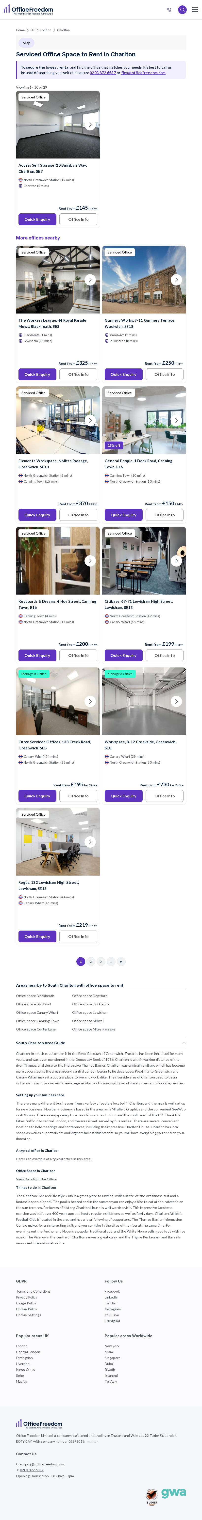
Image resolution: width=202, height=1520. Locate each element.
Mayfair (22, 1381)
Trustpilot (112, 1321)
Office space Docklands (90, 1004)
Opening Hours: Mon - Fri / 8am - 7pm (45, 1476)
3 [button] (48, 815)
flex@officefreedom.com (143, 72)
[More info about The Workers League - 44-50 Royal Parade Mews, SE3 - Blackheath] (58, 310)
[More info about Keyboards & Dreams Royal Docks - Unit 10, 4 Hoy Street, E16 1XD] (58, 591)
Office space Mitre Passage (94, 1029)
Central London (28, 1352)
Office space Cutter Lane (36, 1029)
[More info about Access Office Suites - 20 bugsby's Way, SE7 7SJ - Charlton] (58, 155)
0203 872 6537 (171, 10)
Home (20, 30)
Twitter (111, 1303)
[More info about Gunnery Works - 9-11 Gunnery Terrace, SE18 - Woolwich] (144, 310)
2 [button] (35, 773)
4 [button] (36, 714)
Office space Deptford (89, 996)
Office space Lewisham (90, 1012)
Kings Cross (25, 1369)
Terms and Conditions (33, 1291)
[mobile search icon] (182, 9)
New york (112, 1346)
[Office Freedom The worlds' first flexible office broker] (28, 9)
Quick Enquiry (37, 219)
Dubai (109, 1364)
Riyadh (110, 1369)
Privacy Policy (26, 1297)
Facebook (112, 1291)
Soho (20, 1375)
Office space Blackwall (33, 1004)
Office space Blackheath (35, 996)
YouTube (112, 1315)
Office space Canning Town (38, 1021)
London (45, 30)
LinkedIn (111, 1297)
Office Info (78, 219)
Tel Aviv (111, 1381)
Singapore (112, 1358)
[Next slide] (90, 124)
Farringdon (24, 1358)
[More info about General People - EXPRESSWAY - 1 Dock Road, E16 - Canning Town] (144, 451)
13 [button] (39, 724)
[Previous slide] (25, 124)
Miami (109, 1352)
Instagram (113, 1309)
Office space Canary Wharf (37, 1012)
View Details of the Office (36, 1179)
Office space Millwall (88, 1021)
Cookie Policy (26, 1309)
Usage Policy (26, 1303)
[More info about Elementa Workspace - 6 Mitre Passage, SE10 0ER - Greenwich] (58, 451)
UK (33, 30)
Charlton (63, 30)
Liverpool (23, 1364)
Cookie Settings (28, 1315)
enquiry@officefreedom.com (42, 1464)
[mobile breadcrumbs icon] (195, 9)
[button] (170, 744)
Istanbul (111, 1375)
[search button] (52, 10)
